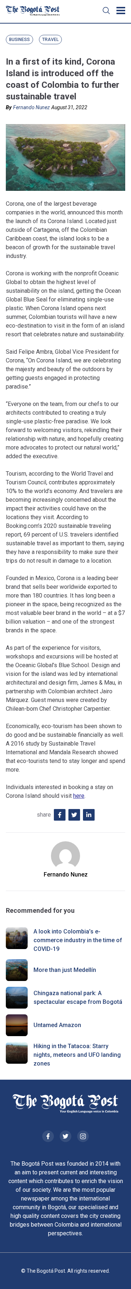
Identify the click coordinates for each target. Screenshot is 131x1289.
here (78, 795)
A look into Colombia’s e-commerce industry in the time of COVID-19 (77, 940)
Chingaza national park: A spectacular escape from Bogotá (77, 997)
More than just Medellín (64, 969)
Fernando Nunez (31, 107)
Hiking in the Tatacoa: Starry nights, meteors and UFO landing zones (77, 1055)
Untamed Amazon (57, 1025)
